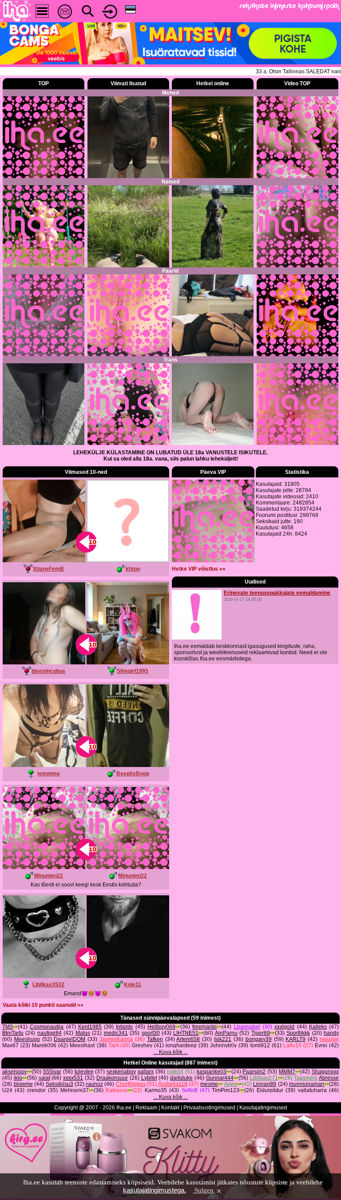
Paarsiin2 (254, 1072)
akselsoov (14, 1072)
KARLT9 (295, 1039)
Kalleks (318, 1027)
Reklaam (146, 1108)
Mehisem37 (74, 1090)
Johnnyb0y (223, 1045)
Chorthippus (131, 1084)
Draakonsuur (112, 1078)
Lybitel (149, 1078)
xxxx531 (73, 1078)
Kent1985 (90, 1027)
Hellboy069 (161, 1027)
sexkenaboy (121, 1072)
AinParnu (226, 1033)
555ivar (52, 1072)
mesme (209, 1084)
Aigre (230, 1084)
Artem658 (188, 1039)
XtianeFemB (48, 569)
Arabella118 (172, 1084)
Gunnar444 (220, 1078)
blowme (23, 1084)
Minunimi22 (48, 876)
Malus (82, 1033)
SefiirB (190, 1090)
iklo (18, 1078)
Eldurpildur (270, 1090)
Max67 (10, 1045)
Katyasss (116, 1090)
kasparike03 (211, 1072)
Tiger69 (260, 1033)
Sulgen (204, 1190)
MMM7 (287, 1072)
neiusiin (329, 1039)
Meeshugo (27, 1039)
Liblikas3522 (48, 984)
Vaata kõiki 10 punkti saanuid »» (43, 1005)
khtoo (133, 569)
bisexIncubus (48, 671)
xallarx (146, 1072)
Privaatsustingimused (209, 1108)
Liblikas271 (264, 1078)
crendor (36, 1090)
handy (331, 1033)
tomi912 (260, 1045)
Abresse (329, 1078)
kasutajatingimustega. (154, 1190)
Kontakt (170, 1108)
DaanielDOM (69, 1039)
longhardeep (181, 1045)
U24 (7, 1090)
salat (44, 1078)
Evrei (321, 1045)
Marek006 (44, 1045)
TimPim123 (225, 1090)
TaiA (113, 1045)
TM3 (7, 1027)
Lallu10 (292, 1045)
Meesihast (82, 1045)
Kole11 (132, 984)
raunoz (94, 1084)
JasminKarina (116, 1039)
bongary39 (259, 1039)
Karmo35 (156, 1090)
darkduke (181, 1078)
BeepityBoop (132, 774)
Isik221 (222, 1039)
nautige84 (49, 1033)
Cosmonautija (46, 1027)
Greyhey (142, 1045)
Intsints (124, 1027)
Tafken (155, 1039)
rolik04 (175, 1072)
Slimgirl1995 (132, 671)
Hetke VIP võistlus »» (199, 569)
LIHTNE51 (185, 1033)
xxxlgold (284, 1027)
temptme (48, 774)
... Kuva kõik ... (171, 1052)
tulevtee (84, 1072)
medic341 (116, 1033)
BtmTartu (13, 1033)
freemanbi (204, 1027)
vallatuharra (312, 1090)
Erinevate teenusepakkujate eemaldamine (277, 593)
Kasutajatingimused (263, 1108)
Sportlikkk (298, 1033)
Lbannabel (247, 1027)
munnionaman (306, 1084)
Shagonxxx (325, 1072)
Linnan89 (264, 1084)
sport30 (151, 1033)
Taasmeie (305, 1078)
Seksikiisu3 (59, 1084)
